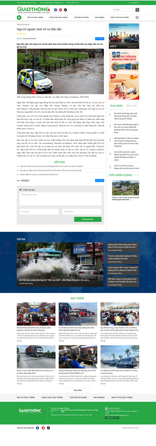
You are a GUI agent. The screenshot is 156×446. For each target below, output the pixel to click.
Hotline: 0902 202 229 (73, 2)
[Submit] (137, 10)
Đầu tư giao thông (26, 398)
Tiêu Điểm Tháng (120, 175)
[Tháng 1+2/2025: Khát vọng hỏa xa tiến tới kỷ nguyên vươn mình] (125, 187)
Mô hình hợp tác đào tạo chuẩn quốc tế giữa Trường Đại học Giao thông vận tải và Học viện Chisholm (126, 142)
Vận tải (27, 24)
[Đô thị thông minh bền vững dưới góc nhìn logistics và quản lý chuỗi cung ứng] (36, 314)
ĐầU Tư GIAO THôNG (35, 17)
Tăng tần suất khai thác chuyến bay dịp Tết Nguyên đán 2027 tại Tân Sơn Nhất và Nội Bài (51, 166)
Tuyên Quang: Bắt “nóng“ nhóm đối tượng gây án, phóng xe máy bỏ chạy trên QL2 (122, 269)
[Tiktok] (65, 9)
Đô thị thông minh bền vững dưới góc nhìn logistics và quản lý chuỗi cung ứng (34, 329)
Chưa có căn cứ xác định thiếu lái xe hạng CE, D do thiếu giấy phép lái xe (35, 371)
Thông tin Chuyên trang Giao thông (26, 2)
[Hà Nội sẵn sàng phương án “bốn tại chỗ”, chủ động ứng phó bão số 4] (60, 264)
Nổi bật (21, 239)
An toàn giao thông (26, 283)
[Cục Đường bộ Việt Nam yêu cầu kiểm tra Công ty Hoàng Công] (119, 356)
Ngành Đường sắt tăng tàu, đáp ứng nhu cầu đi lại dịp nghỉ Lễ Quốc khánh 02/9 (77, 371)
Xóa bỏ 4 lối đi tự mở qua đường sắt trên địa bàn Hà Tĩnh (126, 167)
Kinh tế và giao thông (121, 398)
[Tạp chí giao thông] (33, 10)
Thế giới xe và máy (78, 398)
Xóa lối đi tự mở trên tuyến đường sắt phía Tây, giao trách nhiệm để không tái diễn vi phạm (126, 156)
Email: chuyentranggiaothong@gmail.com (51, 2)
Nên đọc (59, 162)
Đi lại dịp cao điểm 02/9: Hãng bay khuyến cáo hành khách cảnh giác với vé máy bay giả (50, 170)
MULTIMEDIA (99, 17)
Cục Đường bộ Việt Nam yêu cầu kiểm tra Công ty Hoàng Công (118, 371)
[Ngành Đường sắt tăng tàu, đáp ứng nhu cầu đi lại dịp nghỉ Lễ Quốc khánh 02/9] (78, 356)
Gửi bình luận (87, 219)
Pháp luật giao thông (52, 398)
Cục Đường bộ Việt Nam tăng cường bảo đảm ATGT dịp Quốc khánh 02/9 (76, 329)
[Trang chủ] (19, 17)
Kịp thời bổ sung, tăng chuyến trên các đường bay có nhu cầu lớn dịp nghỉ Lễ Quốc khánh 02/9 (119, 329)
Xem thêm (78, 390)
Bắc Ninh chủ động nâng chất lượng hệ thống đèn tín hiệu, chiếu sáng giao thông (125, 116)
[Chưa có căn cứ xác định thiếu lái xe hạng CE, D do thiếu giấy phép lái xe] (36, 356)
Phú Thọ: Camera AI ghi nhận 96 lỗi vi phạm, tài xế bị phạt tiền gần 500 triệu (122, 280)
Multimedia (99, 398)
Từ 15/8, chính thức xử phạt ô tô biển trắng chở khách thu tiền (122, 257)
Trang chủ (20, 24)
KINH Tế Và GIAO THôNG (120, 17)
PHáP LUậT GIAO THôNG (58, 17)
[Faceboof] (37, 428)
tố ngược (25, 180)
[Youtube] (60, 10)
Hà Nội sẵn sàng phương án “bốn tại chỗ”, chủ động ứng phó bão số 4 (54, 280)
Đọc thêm (77, 298)
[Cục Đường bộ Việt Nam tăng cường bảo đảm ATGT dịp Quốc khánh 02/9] (78, 314)
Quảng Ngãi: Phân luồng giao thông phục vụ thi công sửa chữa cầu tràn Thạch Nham (122, 246)
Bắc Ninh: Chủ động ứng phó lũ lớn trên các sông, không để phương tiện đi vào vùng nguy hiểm (126, 128)
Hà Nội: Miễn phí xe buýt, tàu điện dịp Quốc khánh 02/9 (39, 174)
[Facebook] (55, 10)
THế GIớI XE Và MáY (81, 17)
